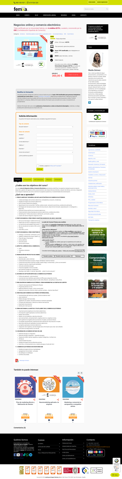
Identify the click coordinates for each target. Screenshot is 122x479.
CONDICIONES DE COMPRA (69, 446)
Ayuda (73, 15)
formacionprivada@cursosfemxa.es (98, 447)
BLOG (39, 449)
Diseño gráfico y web (93, 161)
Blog (36, 15)
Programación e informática (95, 202)
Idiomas (90, 177)
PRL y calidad (91, 199)
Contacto (83, 15)
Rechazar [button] (78, 256)
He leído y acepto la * (50, 165)
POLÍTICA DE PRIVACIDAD (69, 449)
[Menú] (119, 459)
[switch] (116, 470)
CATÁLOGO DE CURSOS (44, 446)
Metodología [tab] (38, 179)
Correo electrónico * (24, 141)
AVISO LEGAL (65, 452)
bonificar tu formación (44, 96)
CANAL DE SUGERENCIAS (68, 458)
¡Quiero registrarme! (102, 2)
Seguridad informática (94, 211)
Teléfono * (21, 145)
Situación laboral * (23, 126)
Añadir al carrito (73, 74)
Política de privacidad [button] (68, 250)
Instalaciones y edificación (95, 183)
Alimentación (91, 152)
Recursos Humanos (93, 205)
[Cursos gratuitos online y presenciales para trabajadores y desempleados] (21, 9)
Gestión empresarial (93, 172)
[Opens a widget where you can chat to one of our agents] (115, 475)
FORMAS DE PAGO (67, 443)
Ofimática (90, 196)
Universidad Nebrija (58, 34)
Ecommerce (70, 34)
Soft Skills (90, 217)
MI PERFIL (40, 443)
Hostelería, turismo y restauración (97, 174)
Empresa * (21, 148)
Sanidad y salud (92, 208)
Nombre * (21, 134)
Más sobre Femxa (18, 458)
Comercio (22, 34)
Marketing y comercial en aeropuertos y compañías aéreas (74, 404)
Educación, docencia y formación (96, 164)
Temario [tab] (18, 179)
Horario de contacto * (24, 152)
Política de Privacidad (55, 165)
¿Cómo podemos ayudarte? (26, 155)
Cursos (27, 15)
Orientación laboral (49, 15)
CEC (65, 34)
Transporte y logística (93, 220)
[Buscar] (107, 9)
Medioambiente (92, 191)
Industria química (92, 180)
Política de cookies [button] (57, 250)
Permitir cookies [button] (48, 256)
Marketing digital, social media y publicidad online (38, 34)
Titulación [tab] (27, 179)
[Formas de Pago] (97, 134)
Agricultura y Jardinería (94, 149)
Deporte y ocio (92, 158)
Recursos (64, 15)
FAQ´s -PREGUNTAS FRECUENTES (46, 453)
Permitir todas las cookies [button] (63, 256)
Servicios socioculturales (94, 214)
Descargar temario (24, 360)
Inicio (18, 15)
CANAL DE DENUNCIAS (68, 455)
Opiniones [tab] (58, 179)
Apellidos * (21, 138)
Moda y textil (91, 194)
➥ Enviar (39, 169)
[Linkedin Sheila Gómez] (89, 102)
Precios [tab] (48, 179)
